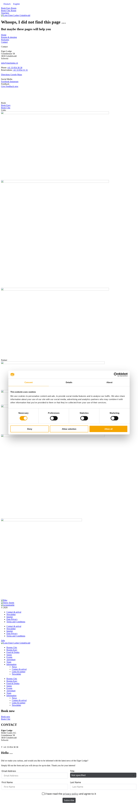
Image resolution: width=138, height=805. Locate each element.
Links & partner (18, 671)
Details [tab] (69, 382)
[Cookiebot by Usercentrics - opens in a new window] (116, 374)
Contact (4, 42)
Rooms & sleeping (9, 37)
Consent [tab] (29, 382)
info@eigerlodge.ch (9, 63)
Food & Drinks (12, 652)
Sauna (9, 655)
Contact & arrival (13, 612)
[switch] (54, 418)
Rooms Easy (11, 650)
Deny (29, 429)
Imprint (9, 617)
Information (11, 664)
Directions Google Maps (11, 74)
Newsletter (11, 614)
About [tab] (109, 382)
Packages (5, 40)
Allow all (108, 429)
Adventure (10, 659)
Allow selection (69, 429)
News (14, 667)
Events (9, 657)
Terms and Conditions (15, 622)
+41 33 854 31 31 (20, 70)
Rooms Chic (11, 647)
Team (8, 662)
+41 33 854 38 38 (14, 67)
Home (3, 35)
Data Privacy (12, 619)
